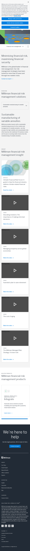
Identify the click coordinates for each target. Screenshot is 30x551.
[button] (15, 176)
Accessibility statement (4, 541)
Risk (2, 490)
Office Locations (5, 472)
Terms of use (3, 535)
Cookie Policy (17, 15)
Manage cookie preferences (15, 18)
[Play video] (15, 202)
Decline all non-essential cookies (15, 23)
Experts (3, 475)
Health (3, 483)
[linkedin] (6, 526)
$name (2, 539)
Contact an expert (6, 79)
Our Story (3, 465)
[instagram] (13, 526)
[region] (15, 15)
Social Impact (4, 467)
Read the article (7, 190)
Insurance (3, 485)
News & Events (4, 470)
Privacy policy (3, 537)
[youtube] (9, 526)
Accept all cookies (15, 27)
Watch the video (7, 224)
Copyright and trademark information (7, 533)
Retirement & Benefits (6, 488)
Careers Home (4, 498)
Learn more (7, 413)
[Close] (28, 2)
